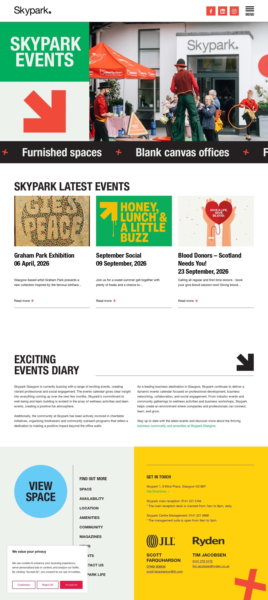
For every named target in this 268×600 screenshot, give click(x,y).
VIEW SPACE (41, 491)
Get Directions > (158, 491)
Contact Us (91, 565)
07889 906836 (156, 566)
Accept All (71, 584)
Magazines (90, 536)
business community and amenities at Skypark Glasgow (176, 426)
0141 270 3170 (202, 561)
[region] (47, 569)
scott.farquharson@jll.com (165, 571)
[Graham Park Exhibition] (52, 221)
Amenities (89, 517)
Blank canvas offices (174, 152)
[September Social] (134, 221)
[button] (250, 11)
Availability (91, 498)
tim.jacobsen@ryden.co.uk (211, 566)
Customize (24, 584)
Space (85, 489)
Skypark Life (92, 574)
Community (91, 527)
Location (89, 508)
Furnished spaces (54, 152)
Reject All (47, 584)
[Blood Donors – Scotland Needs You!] (216, 221)
